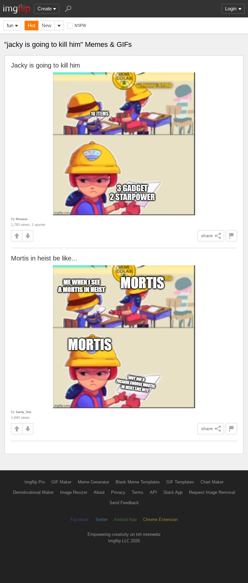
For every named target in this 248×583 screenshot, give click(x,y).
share (207, 235)
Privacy (118, 492)
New (46, 25)
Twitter (101, 519)
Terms (137, 492)
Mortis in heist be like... (44, 258)
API (153, 492)
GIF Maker (61, 482)
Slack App (172, 492)
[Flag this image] (231, 235)
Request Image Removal (212, 492)
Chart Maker (212, 482)
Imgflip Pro (35, 482)
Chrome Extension (160, 519)
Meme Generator (93, 482)
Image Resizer (73, 492)
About (99, 492)
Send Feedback (124, 502)
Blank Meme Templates (138, 482)
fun (10, 25)
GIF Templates (180, 482)
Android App (125, 519)
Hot (31, 25)
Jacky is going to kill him (45, 65)
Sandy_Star (23, 412)
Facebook (79, 519)
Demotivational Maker (33, 492)
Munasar (21, 219)
